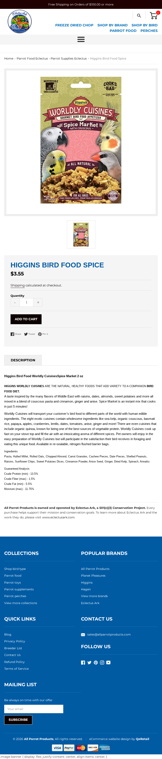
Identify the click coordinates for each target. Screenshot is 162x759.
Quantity (17, 296)
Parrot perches (15, 596)
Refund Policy (14, 662)
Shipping (18, 285)
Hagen (86, 589)
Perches (149, 31)
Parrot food (12, 575)
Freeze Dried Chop (74, 25)
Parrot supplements (19, 589)
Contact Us (12, 655)
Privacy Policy (14, 641)
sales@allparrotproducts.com (109, 634)
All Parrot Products (95, 569)
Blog (7, 634)
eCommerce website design (110, 739)
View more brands (94, 596)
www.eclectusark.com (58, 517)
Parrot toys (12, 582)
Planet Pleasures (93, 575)
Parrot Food (123, 31)
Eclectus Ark (90, 603)
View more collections (20, 603)
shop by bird (145, 25)
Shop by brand (112, 25)
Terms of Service (16, 669)
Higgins (87, 582)
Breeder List (13, 648)
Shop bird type (15, 569)
